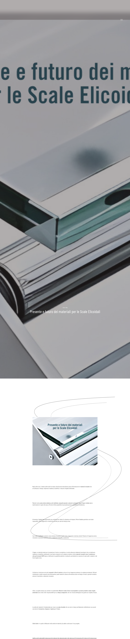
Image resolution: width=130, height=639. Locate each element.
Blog (66, 307)
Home (64, 307)
